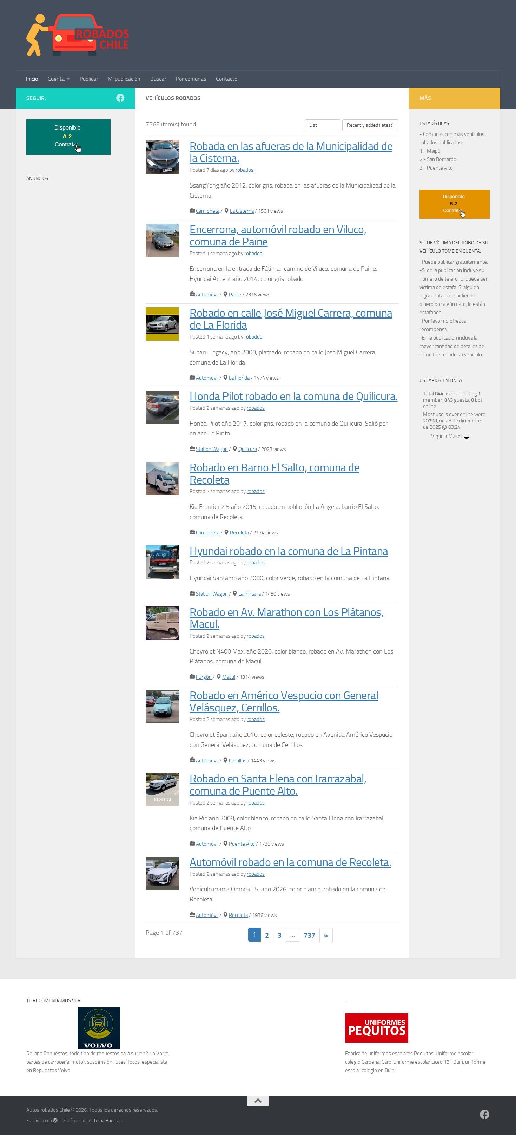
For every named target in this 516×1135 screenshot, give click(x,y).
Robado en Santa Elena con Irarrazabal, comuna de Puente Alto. (278, 785)
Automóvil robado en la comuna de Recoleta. (290, 862)
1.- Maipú (430, 151)
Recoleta (239, 533)
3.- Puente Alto (436, 168)
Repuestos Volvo (51, 1070)
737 (309, 935)
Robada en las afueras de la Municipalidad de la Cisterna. (291, 152)
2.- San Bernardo (437, 159)
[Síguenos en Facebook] (120, 98)
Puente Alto (242, 844)
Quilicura (247, 449)
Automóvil (207, 294)
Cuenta (56, 79)
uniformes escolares (390, 1053)
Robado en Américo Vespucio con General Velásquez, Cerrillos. (284, 701)
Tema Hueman (107, 1120)
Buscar (158, 79)
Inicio (32, 79)
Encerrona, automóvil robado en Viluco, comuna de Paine (278, 235)
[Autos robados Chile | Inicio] (77, 35)
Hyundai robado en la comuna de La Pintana (289, 551)
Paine (235, 294)
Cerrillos (237, 760)
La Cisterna (242, 211)
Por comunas (191, 79)
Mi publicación (124, 79)
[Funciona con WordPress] (55, 1120)
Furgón (204, 677)
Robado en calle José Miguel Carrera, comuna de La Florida (291, 319)
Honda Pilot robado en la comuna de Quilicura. (294, 396)
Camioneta (207, 211)
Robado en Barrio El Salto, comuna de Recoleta (274, 473)
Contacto (226, 79)
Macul (228, 677)
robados (244, 170)
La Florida (239, 378)
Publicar (89, 79)
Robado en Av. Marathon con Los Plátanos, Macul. (286, 618)
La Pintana (249, 594)
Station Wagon (212, 449)
